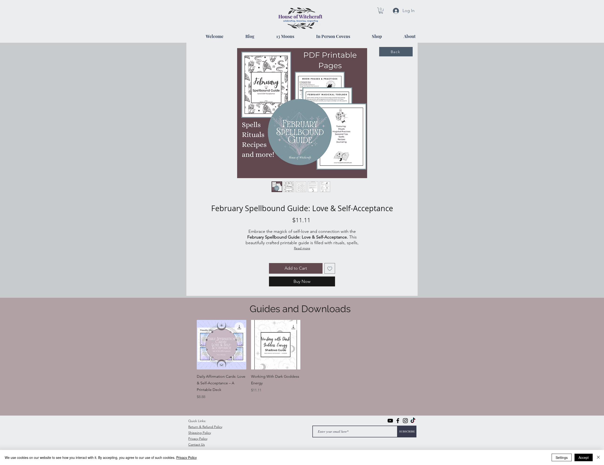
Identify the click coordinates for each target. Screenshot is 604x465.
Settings (562, 457)
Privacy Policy (186, 457)
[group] (302, 360)
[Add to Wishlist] (329, 268)
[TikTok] (413, 420)
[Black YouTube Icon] (390, 420)
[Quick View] (221, 344)
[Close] (598, 457)
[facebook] (397, 420)
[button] (381, 11)
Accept (584, 457)
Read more (302, 248)
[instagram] (405, 420)
